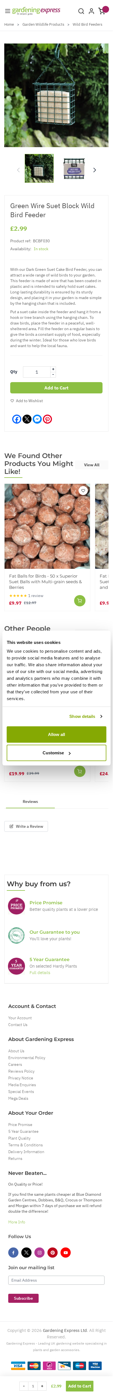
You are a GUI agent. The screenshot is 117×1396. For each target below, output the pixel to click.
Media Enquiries (22, 1084)
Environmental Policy (26, 1057)
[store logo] (36, 11)
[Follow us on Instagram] (39, 1252)
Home (9, 24)
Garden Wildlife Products (43, 24)
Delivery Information (26, 1151)
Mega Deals (18, 1098)
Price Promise (20, 1124)
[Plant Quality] (16, 935)
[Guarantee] (16, 966)
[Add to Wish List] (83, 490)
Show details (82, 716)
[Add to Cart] (79, 600)
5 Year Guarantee (23, 1131)
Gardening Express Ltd (65, 1330)
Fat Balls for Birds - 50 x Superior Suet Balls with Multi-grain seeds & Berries (45, 581)
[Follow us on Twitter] (26, 1252)
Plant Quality (19, 1138)
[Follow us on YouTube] (65, 1252)
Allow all (56, 734)
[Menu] (7, 11)
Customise (53, 752)
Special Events (21, 1091)
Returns (15, 1158)
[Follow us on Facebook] (13, 1252)
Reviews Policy (21, 1071)
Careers (15, 1064)
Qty (13, 371)
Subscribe (23, 1298)
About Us (16, 1050)
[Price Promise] (16, 906)
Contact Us (18, 1024)
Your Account (20, 1017)
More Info (16, 1222)
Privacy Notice (20, 1078)
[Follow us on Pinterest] (52, 1252)
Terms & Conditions (25, 1144)
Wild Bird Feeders (87, 24)
